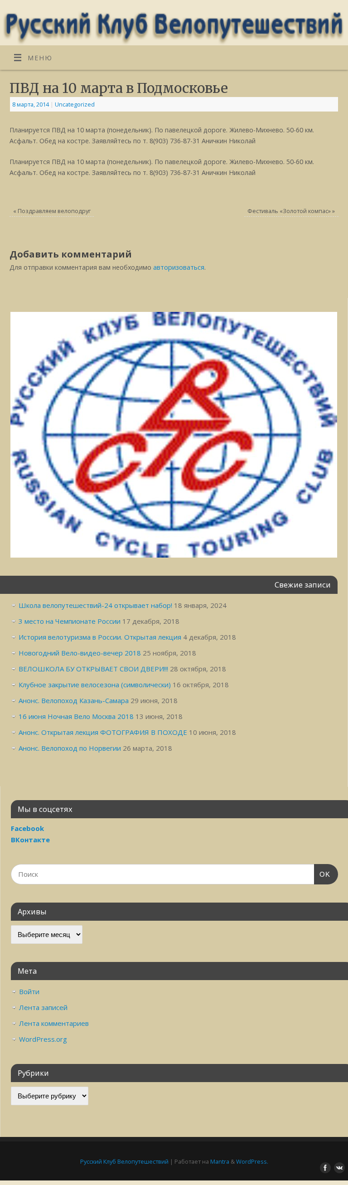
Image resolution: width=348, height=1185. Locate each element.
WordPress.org (43, 1039)
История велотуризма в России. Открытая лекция (100, 636)
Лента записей (43, 1007)
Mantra (219, 1161)
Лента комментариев (54, 1023)
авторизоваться (178, 267)
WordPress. (252, 1161)
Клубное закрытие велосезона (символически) (95, 684)
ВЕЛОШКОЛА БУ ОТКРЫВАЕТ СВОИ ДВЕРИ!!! (93, 668)
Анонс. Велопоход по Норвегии (70, 748)
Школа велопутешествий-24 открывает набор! (95, 605)
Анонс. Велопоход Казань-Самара (74, 700)
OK (322, 874)
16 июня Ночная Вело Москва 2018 (76, 716)
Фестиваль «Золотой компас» (291, 211)
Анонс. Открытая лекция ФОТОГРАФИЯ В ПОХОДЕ (103, 732)
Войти (29, 991)
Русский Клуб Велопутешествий (124, 1161)
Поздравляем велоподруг (52, 211)
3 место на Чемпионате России (70, 621)
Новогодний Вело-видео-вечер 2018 (80, 652)
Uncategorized (75, 104)
